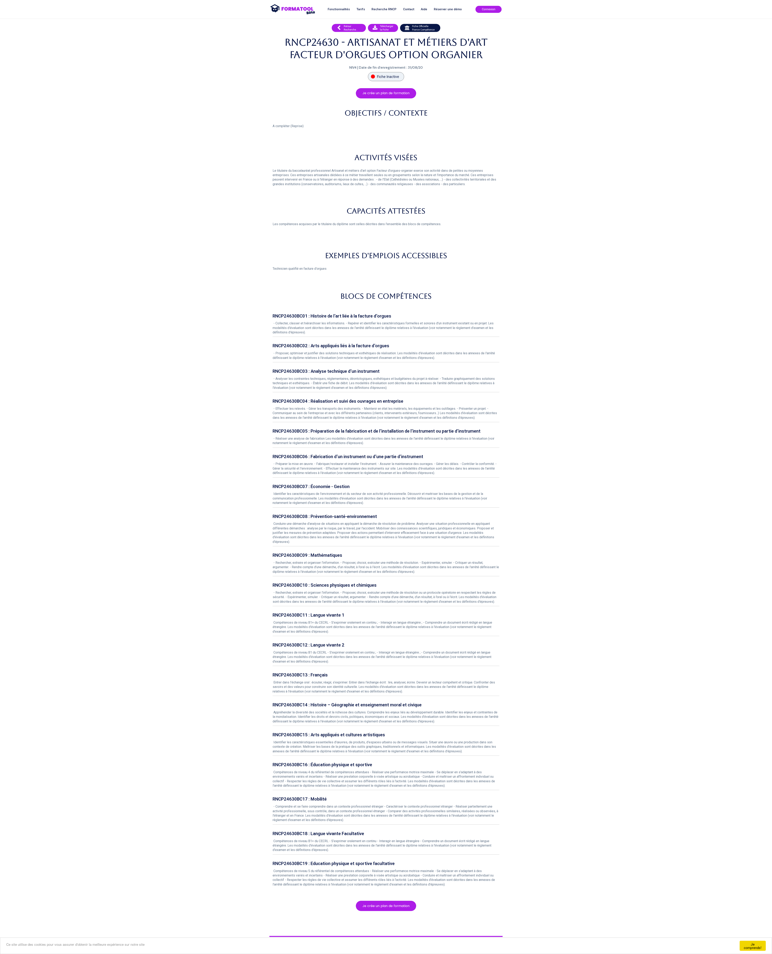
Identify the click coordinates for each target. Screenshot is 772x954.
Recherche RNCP (384, 9)
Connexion (488, 9)
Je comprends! (753, 946)
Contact (408, 9)
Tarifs (360, 9)
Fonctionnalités (339, 9)
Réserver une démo (448, 9)
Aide (424, 9)
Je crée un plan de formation (386, 93)
